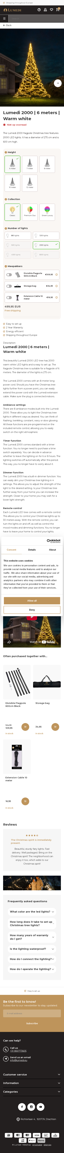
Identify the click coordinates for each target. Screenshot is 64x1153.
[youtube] (40, 1107)
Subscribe (32, 1023)
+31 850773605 (18, 1051)
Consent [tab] (11, 549)
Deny (32, 609)
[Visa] (37, 1135)
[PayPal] (32, 1141)
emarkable (37, 1145)
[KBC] (55, 1135)
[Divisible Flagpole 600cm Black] (17, 682)
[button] (58, 83)
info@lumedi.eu (18, 1060)
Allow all (32, 600)
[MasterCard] (18, 1135)
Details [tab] (32, 549)
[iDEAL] (9, 1135)
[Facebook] (22, 1107)
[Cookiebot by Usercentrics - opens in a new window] (46, 541)
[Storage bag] (47, 682)
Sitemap (47, 1145)
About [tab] (52, 549)
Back (8, 25)
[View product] (25, 727)
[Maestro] (27, 1135)
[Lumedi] (12, 10)
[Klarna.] (41, 1141)
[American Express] (23, 1141)
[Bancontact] (46, 1135)
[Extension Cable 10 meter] (17, 756)
